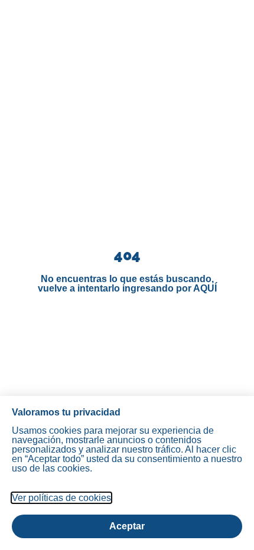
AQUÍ (205, 288)
